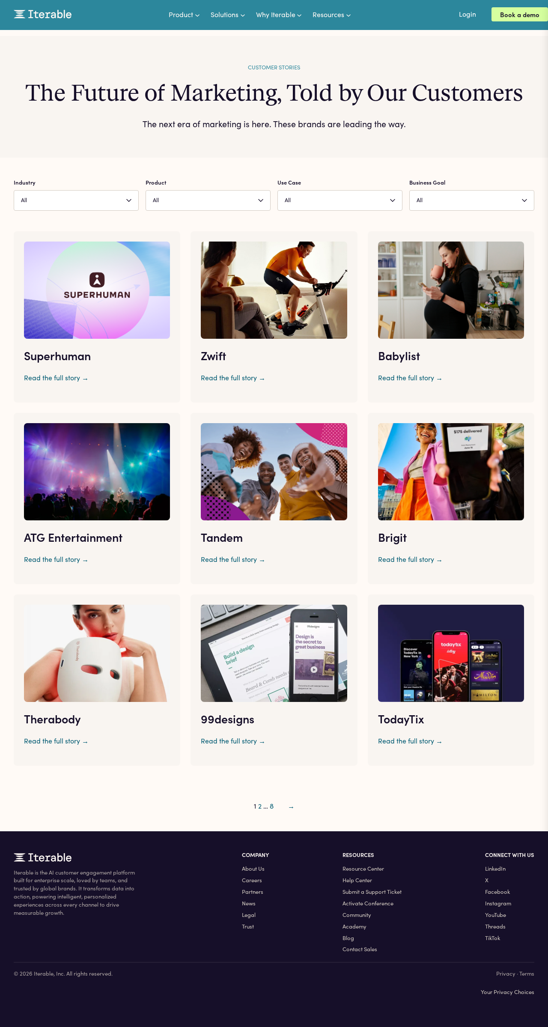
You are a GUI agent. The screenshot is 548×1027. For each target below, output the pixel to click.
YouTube (495, 915)
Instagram (498, 903)
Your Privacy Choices (507, 992)
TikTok (492, 938)
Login (467, 13)
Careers (252, 880)
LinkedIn (495, 868)
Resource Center (363, 868)
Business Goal (427, 182)
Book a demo (519, 14)
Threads (495, 926)
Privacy (505, 973)
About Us (253, 868)
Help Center (357, 880)
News (249, 903)
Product (156, 182)
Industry (25, 182)
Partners (252, 892)
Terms (526, 973)
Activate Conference (367, 903)
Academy (354, 926)
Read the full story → (56, 377)
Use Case (289, 182)
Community (356, 915)
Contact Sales (359, 949)
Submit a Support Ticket (372, 892)
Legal (249, 915)
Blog (348, 938)
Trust (248, 926)
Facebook (497, 892)
